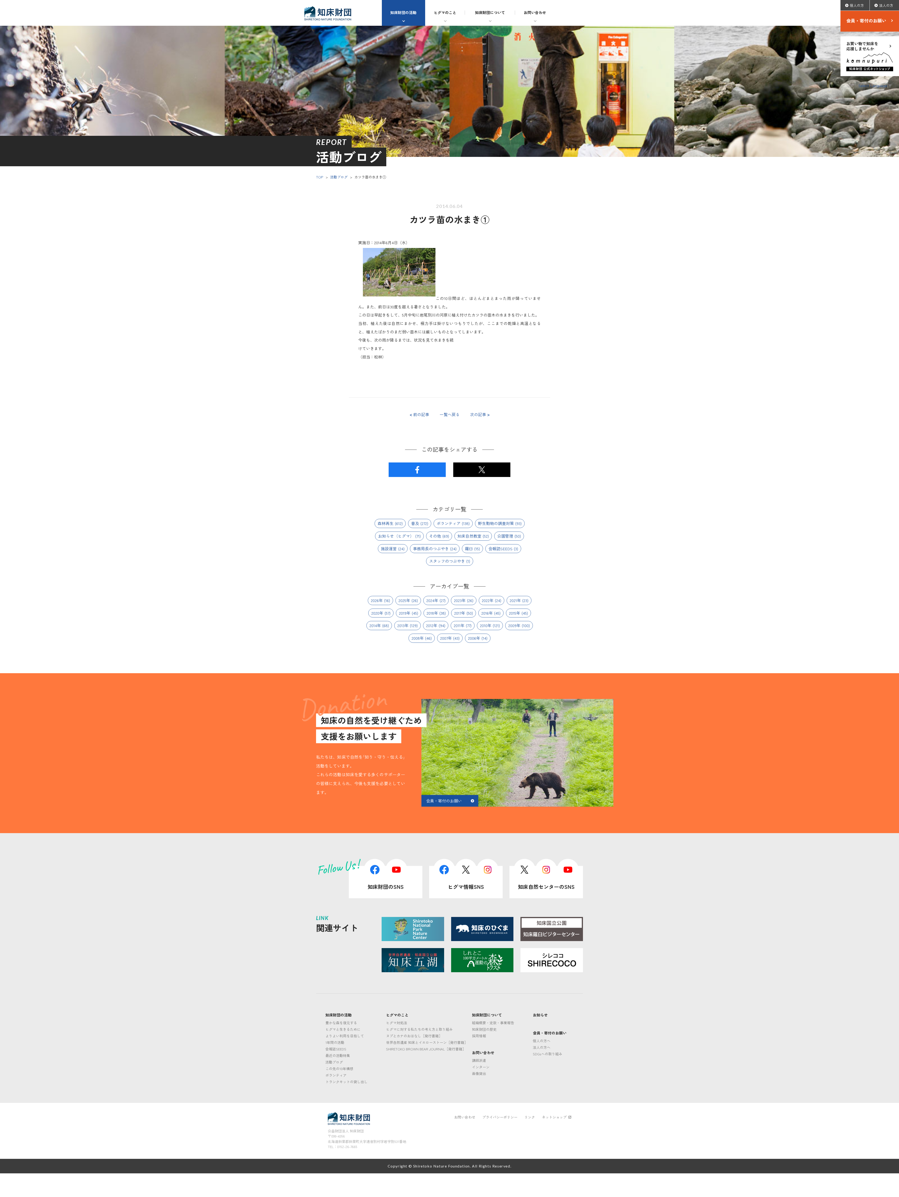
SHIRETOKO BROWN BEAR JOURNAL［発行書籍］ (426, 1048)
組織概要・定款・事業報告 (493, 1022)
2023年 (460, 600)
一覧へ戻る (450, 414)
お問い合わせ (535, 12)
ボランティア (449, 523)
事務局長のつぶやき (431, 548)
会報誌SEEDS (500, 548)
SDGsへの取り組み (547, 1053)
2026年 (377, 600)
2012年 (431, 625)
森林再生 (386, 523)
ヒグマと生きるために (343, 1029)
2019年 (404, 613)
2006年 (474, 638)
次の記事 (480, 414)
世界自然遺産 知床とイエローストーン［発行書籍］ (427, 1042)
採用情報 (479, 1035)
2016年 (487, 613)
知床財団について (490, 12)
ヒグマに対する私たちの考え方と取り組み (419, 1029)
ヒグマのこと (445, 12)
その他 (435, 536)
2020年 (377, 613)
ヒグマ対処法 (396, 1022)
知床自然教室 (469, 536)
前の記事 (419, 414)
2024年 (432, 600)
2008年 (418, 638)
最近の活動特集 (337, 1055)
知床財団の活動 (403, 12)
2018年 (432, 613)
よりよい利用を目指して (344, 1035)
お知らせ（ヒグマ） (396, 536)
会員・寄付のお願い (866, 20)
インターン (481, 1066)
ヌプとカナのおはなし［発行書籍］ (414, 1035)
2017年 (459, 613)
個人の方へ (541, 1040)
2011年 (459, 625)
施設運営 (389, 548)
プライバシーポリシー (499, 1117)
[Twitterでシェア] (481, 469)
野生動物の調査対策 (496, 523)
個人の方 (857, 5)
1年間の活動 (334, 1042)
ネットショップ (554, 1117)
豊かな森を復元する (341, 1022)
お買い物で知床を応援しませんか (862, 46)
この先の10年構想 (339, 1068)
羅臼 (469, 548)
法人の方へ (541, 1047)
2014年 (375, 625)
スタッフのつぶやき (447, 561)
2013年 (403, 625)
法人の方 (886, 5)
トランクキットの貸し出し (346, 1081)
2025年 (404, 600)
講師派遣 (479, 1060)
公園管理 (505, 536)
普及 (415, 523)
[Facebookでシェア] (417, 469)
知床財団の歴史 (484, 1029)
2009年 (514, 625)
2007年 (446, 638)
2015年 (514, 613)
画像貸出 (479, 1073)
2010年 (485, 625)
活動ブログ (339, 176)
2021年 (515, 600)
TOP (319, 176)
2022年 (488, 600)
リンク (529, 1117)
